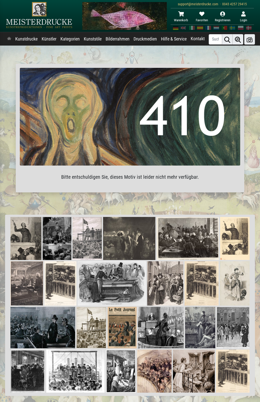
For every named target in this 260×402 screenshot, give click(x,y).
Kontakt (198, 38)
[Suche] (227, 39)
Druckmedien (145, 39)
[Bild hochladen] (249, 39)
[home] (9, 39)
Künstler (49, 39)
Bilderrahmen (117, 39)
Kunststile (93, 39)
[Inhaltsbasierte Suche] (238, 39)
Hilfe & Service (174, 39)
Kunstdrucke (26, 39)
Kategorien (70, 39)
